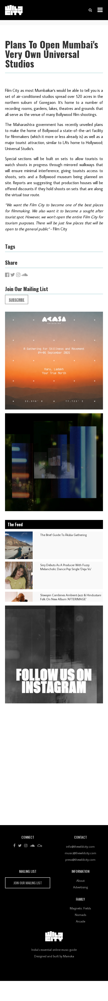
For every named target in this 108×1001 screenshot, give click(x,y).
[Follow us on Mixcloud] (39, 846)
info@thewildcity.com (80, 846)
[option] (54, 361)
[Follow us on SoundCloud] (32, 846)
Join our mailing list (28, 882)
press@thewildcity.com (80, 859)
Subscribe (16, 299)
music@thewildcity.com (80, 853)
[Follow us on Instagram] (26, 846)
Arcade (80, 921)
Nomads (80, 915)
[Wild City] (54, 936)
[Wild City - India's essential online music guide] (13, 10)
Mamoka (68, 956)
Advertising (80, 887)
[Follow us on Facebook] (14, 846)
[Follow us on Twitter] (20, 846)
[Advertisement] (54, 766)
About (80, 881)
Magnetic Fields (80, 908)
